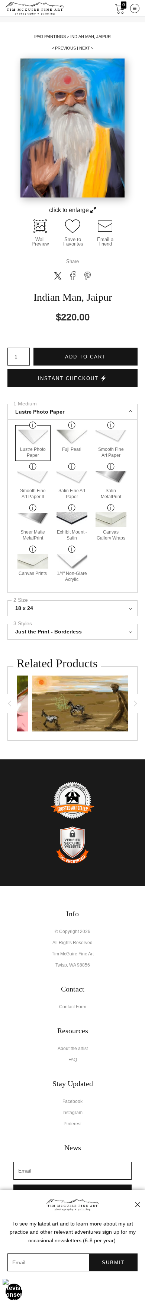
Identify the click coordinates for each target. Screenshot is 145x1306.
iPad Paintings (50, 36)
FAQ (72, 1059)
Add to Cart (85, 357)
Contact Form (72, 1006)
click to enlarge (69, 210)
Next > (86, 48)
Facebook (72, 1101)
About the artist (73, 1048)
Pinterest (72, 1123)
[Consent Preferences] (14, 1292)
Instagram (72, 1112)
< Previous (64, 48)
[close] (137, 1204)
